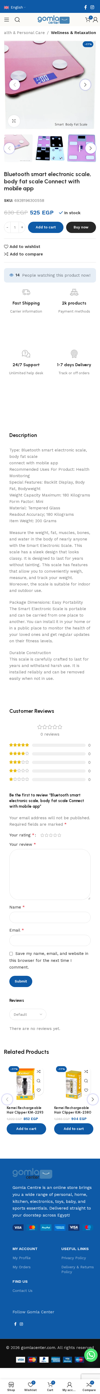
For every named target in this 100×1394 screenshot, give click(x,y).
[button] (26, 1129)
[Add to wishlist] (38, 1090)
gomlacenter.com (38, 1347)
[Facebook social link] (85, 7)
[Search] (17, 19)
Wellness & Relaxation (73, 32)
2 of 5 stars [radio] (46, 835)
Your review (22, 844)
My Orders (22, 1267)
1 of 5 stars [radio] (42, 835)
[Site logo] (54, 19)
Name (17, 907)
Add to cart (46, 227)
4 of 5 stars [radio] (55, 835)
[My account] (95, 19)
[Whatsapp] (91, 1355)
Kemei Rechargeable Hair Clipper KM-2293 (25, 1110)
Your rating (21, 835)
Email (16, 930)
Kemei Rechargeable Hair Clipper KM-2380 (72, 1110)
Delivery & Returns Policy (77, 1269)
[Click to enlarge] (14, 121)
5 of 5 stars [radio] (59, 835)
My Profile (22, 1258)
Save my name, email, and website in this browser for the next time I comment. (48, 960)
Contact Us (23, 1290)
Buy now (81, 227)
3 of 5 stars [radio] (51, 835)
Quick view (38, 1081)
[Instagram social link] (92, 7)
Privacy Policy (73, 1258)
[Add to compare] (38, 1071)
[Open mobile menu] (6, 19)
